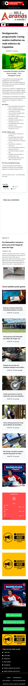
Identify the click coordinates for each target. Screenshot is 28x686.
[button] (24, 584)
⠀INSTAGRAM (7, 662)
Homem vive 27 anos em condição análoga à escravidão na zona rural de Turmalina (13, 366)
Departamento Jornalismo (15, 622)
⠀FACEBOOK (6, 665)
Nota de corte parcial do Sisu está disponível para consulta (13, 309)
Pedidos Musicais (15, 615)
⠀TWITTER (6, 652)
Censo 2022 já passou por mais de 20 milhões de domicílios (13, 424)
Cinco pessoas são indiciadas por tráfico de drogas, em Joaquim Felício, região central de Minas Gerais (13, 338)
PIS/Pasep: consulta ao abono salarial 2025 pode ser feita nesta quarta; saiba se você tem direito (13, 452)
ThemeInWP (21, 684)
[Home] (3, 24)
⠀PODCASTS (6, 658)
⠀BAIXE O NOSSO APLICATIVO (11, 668)
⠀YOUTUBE (6, 655)
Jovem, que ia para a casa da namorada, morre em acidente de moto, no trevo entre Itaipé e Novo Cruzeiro (13, 395)
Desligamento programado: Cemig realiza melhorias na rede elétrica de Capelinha (13, 40)
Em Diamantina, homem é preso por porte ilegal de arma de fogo (12, 244)
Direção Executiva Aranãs (15, 629)
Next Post (5, 238)
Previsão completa (7, 518)
